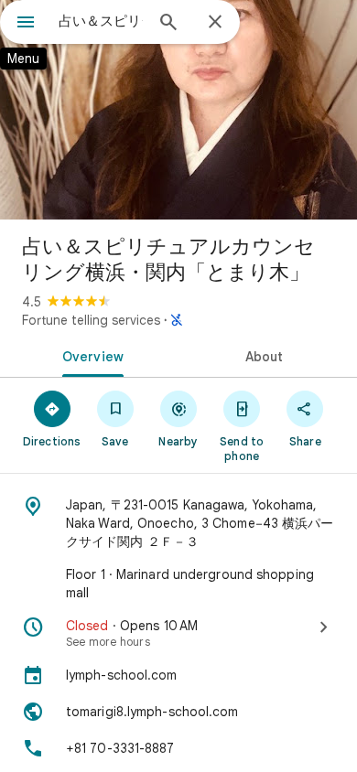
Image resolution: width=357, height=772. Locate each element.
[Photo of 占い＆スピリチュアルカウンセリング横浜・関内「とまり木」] (178, 110)
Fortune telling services (91, 320)
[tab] (89, 355)
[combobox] (101, 21)
